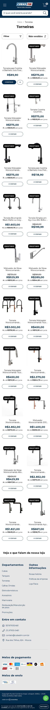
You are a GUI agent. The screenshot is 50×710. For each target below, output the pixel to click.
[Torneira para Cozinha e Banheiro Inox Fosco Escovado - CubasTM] (20, 82)
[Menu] (5, 5)
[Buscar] (45, 13)
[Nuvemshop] (10, 700)
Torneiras (6, 581)
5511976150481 (12, 625)
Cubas (4, 571)
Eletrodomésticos (10, 590)
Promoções (7, 612)
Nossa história (35, 574)
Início (19, 22)
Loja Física (33, 584)
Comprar (9, 82)
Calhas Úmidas (8, 586)
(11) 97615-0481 (12, 630)
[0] (45, 6)
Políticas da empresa (38, 579)
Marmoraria (7, 600)
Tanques (5, 576)
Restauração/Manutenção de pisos (13, 606)
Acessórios (6, 595)
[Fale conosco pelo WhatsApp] (46, 698)
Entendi (44, 707)
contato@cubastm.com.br (17, 635)
